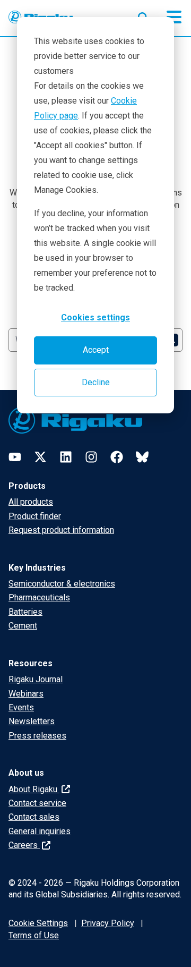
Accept (96, 350)
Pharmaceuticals (39, 597)
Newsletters (31, 721)
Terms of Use (33, 935)
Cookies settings (95, 317)
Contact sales (33, 817)
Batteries (25, 612)
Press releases (37, 736)
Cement (22, 626)
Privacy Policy (107, 923)
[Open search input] (143, 15)
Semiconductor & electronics (61, 584)
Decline (96, 382)
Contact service (37, 803)
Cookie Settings (38, 923)
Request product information (61, 530)
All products (30, 502)
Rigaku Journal (35, 679)
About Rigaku (33, 789)
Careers (24, 845)
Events (21, 707)
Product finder (34, 516)
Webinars (26, 694)
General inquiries (39, 831)
